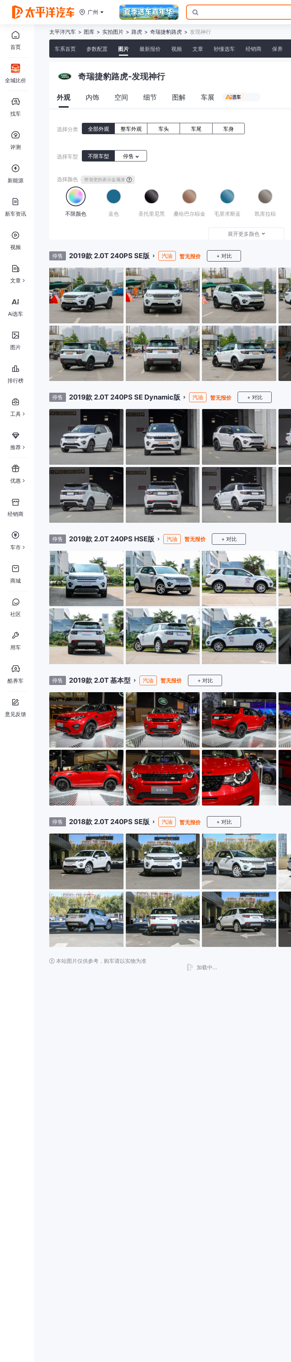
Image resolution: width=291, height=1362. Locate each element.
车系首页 (65, 48)
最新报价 (150, 48)
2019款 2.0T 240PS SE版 (109, 256)
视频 (176, 48)
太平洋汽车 (62, 31)
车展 (207, 97)
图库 (89, 31)
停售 (129, 156)
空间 (121, 97)
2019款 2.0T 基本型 (100, 680)
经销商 (253, 48)
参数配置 (97, 48)
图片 (123, 48)
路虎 (136, 31)
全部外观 (98, 128)
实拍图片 (113, 31)
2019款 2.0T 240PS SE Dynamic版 (124, 397)
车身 (228, 128)
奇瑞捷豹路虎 (166, 31)
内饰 (92, 97)
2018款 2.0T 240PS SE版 (109, 822)
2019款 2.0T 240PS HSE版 (112, 539)
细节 (150, 97)
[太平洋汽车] (43, 12)
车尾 (196, 128)
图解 (179, 97)
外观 (63, 97)
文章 (197, 48)
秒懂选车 (224, 48)
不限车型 (98, 156)
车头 (163, 128)
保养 (277, 48)
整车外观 (131, 128)
